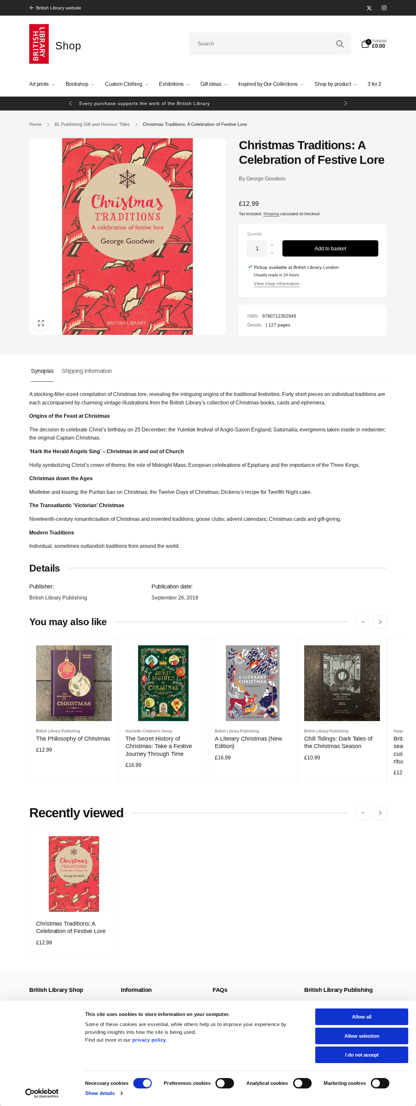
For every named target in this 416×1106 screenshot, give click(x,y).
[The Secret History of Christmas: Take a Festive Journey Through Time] (164, 709)
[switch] (224, 1083)
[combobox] (270, 44)
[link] (55, 7)
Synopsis (42, 371)
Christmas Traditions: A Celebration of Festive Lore (71, 927)
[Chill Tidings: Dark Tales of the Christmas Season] (342, 709)
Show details (100, 1093)
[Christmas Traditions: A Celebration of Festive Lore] (74, 900)
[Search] (339, 43)
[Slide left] (71, 103)
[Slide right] (345, 103)
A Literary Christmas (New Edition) (248, 742)
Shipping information (86, 371)
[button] (374, 44)
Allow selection (361, 1036)
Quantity (254, 234)
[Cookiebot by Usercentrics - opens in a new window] (42, 1093)
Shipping (271, 214)
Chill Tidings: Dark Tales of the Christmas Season (338, 742)
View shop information (277, 283)
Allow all (361, 1017)
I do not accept (362, 1055)
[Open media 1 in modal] (127, 236)
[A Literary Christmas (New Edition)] (253, 709)
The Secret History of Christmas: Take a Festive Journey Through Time (158, 746)
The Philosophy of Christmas (73, 738)
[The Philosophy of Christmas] (74, 709)
